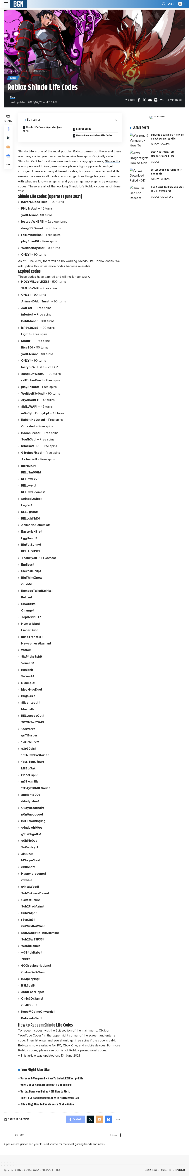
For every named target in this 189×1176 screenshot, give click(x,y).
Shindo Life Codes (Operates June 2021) (42, 129)
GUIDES (13, 77)
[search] (163, 4)
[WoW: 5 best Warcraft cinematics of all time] (139, 157)
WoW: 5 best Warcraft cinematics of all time (46, 1085)
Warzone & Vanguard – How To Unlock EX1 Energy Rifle (51, 1078)
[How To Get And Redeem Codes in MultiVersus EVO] (139, 192)
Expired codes (83, 129)
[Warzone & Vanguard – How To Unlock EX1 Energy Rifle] (139, 140)
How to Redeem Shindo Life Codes (94, 136)
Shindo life (112, 161)
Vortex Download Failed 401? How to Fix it (45, 1091)
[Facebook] (120, 1135)
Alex (12, 97)
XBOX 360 (167, 196)
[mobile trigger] (7, 4)
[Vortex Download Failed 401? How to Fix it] (139, 175)
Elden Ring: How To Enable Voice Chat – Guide (47, 1104)
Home (10, 71)
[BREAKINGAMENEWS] (18, 4)
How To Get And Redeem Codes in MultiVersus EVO (49, 1098)
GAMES (165, 144)
